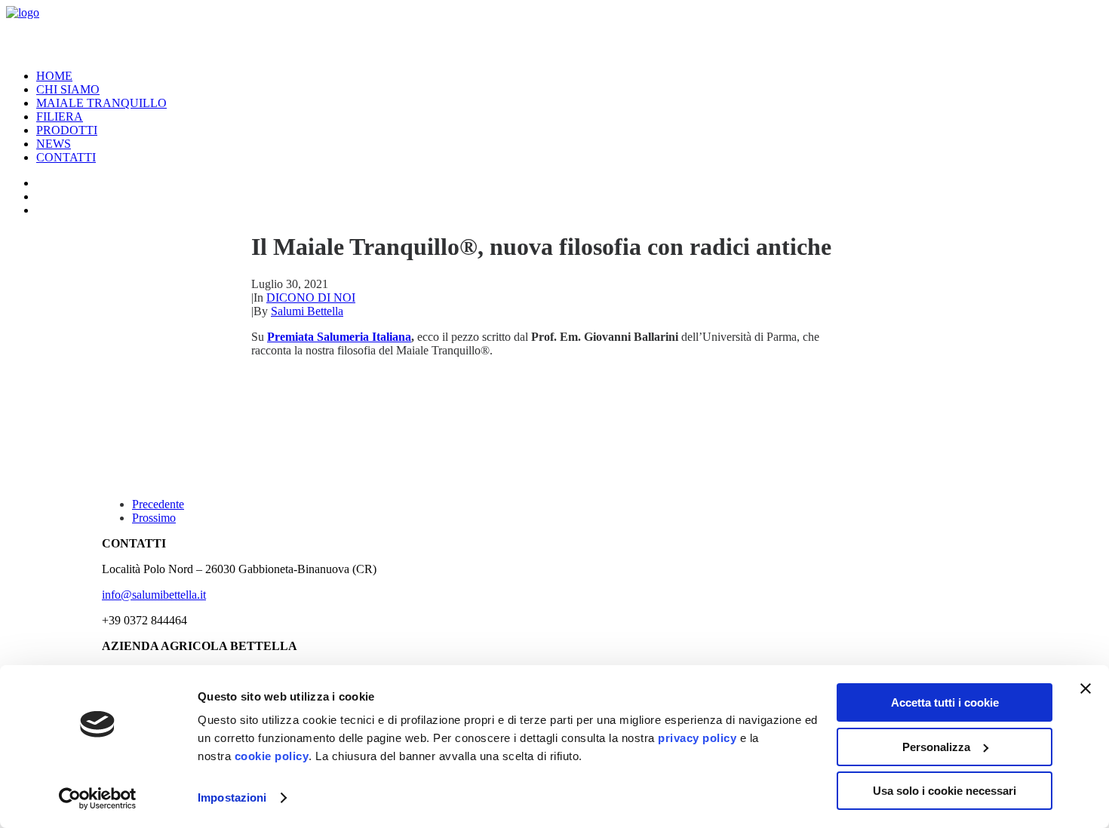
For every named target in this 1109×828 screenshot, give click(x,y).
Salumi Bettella (307, 311)
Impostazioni (232, 797)
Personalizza (936, 747)
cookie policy (272, 756)
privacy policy (697, 737)
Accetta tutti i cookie (945, 702)
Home (54, 75)
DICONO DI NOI (310, 297)
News (53, 143)
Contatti (66, 157)
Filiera (59, 116)
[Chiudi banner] (1085, 688)
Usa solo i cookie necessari (944, 790)
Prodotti (66, 130)
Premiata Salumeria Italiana (339, 336)
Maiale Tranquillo (101, 103)
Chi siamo (68, 89)
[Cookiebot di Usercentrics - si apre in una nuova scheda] (98, 798)
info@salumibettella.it (154, 594)
